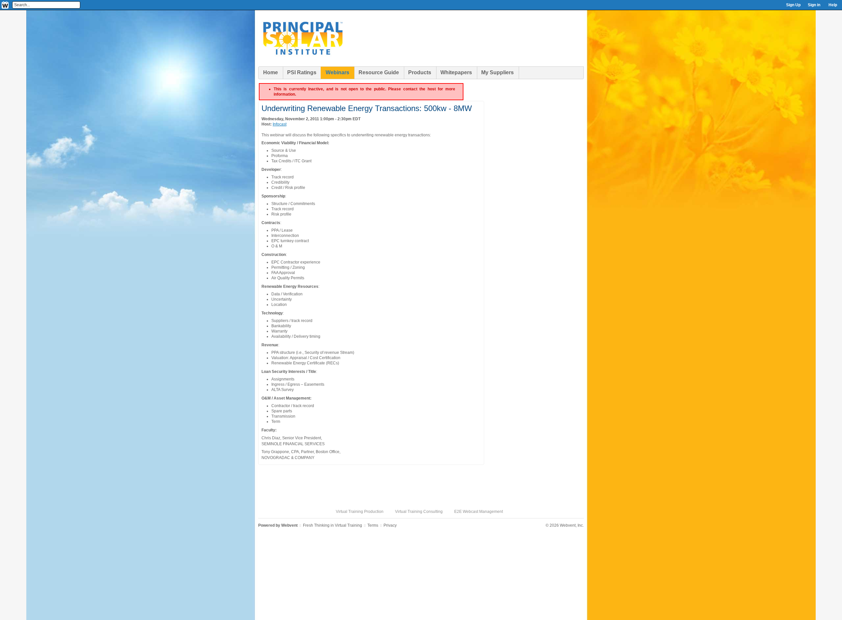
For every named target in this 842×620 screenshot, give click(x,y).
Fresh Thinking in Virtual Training (332, 525)
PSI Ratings (301, 72)
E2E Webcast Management (478, 511)
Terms (372, 525)
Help (833, 5)
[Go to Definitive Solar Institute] (302, 65)
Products (419, 72)
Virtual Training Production (360, 511)
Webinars (337, 72)
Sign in (814, 5)
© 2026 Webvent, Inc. (565, 525)
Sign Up (793, 5)
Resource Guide (379, 72)
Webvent (289, 525)
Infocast (279, 124)
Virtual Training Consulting (419, 511)
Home (270, 72)
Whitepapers (456, 72)
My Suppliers (497, 72)
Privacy (390, 525)
